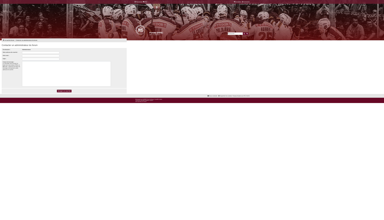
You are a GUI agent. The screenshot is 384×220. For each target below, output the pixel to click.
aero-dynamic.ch (139, 101)
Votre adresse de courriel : (10, 52)
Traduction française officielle (142, 100)
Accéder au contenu (55, 38)
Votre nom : (6, 55)
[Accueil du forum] (135, 30)
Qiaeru (151, 100)
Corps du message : (8, 62)
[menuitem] (145, 2)
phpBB (144, 99)
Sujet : (4, 58)
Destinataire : (6, 49)
